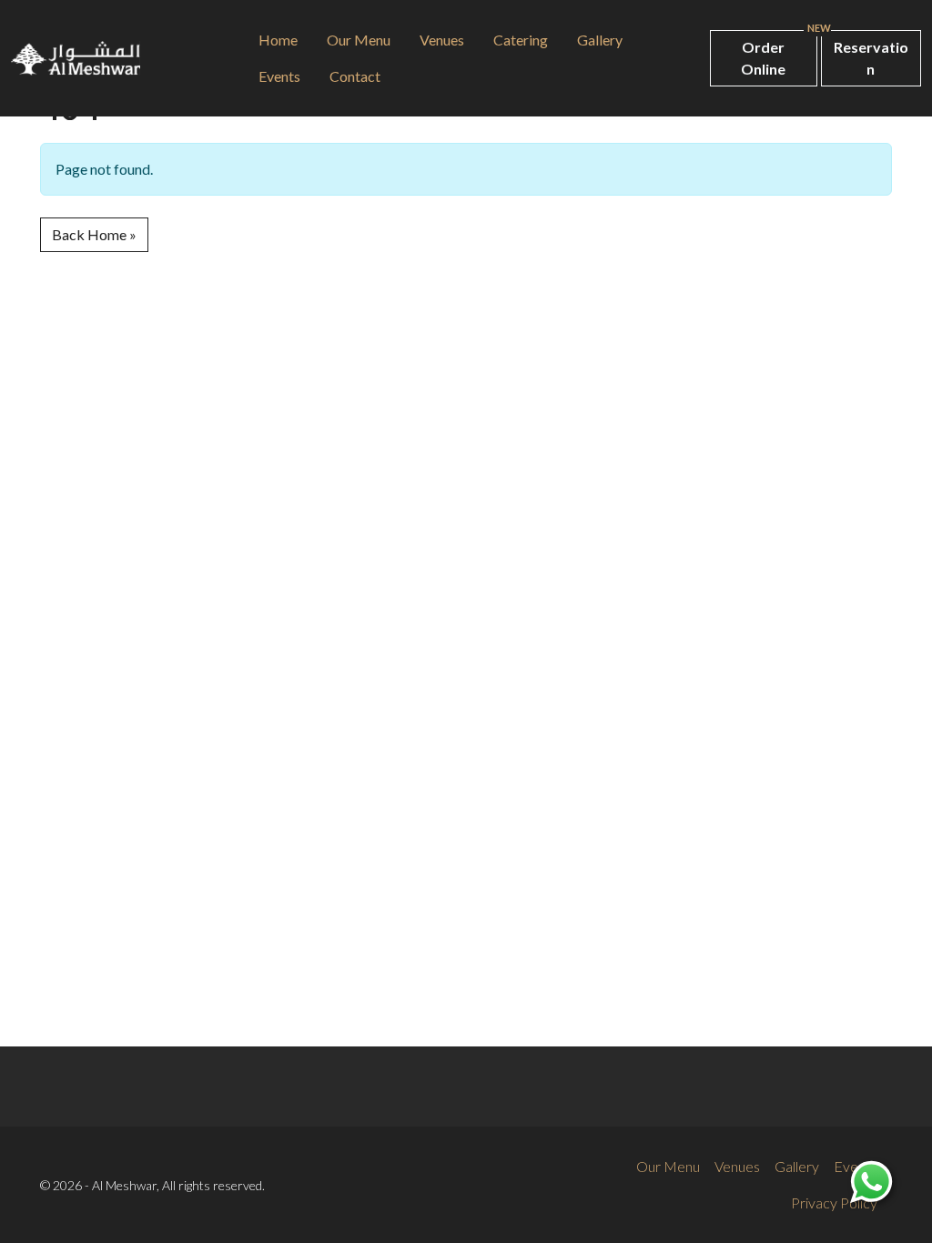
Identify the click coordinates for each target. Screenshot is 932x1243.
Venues (442, 39)
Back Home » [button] (94, 234)
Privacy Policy (834, 1202)
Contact (354, 76)
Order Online (763, 57)
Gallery (600, 39)
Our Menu (358, 39)
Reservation (871, 57)
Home (278, 39)
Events (279, 76)
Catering (520, 39)
